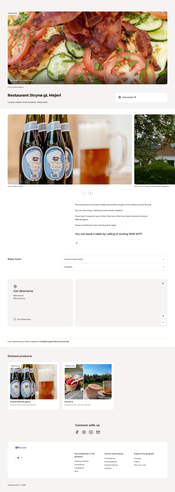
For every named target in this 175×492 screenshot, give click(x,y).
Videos (137, 462)
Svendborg (79, 464)
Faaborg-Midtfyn (82, 461)
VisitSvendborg (111, 465)
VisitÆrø (108, 468)
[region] (121, 303)
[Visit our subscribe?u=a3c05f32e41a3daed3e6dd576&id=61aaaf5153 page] (98, 432)
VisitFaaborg (109, 458)
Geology (137, 458)
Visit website (128, 97)
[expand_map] (162, 283)
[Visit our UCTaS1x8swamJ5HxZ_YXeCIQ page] (91, 432)
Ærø (76, 471)
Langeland (79, 468)
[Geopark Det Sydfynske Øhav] (20, 447)
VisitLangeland (110, 462)
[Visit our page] (84, 432)
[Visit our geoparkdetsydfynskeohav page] (77, 432)
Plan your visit (140, 465)
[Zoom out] (163, 322)
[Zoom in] (163, 316)
